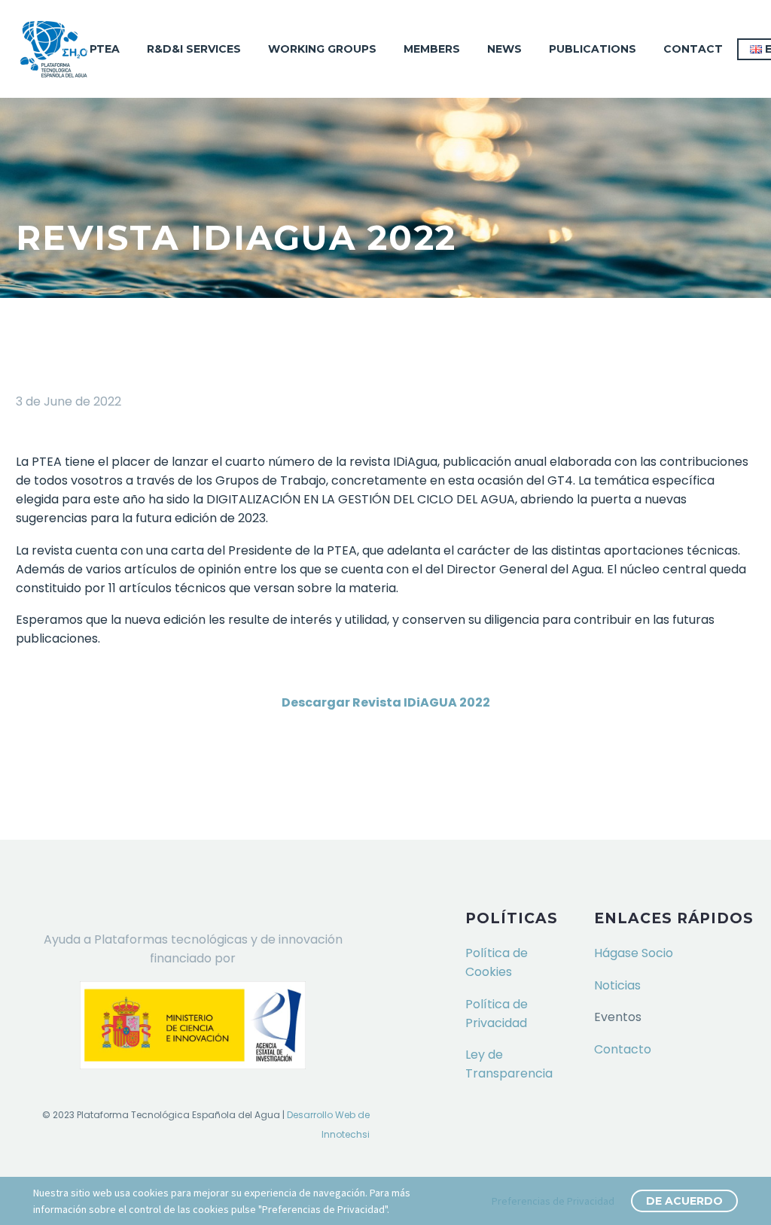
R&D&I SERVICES (194, 49)
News (504, 49)
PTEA (105, 49)
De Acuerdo (684, 1201)
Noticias (617, 985)
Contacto (622, 1049)
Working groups (322, 49)
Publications (592, 49)
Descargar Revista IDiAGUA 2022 (386, 702)
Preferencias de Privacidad (553, 1201)
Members (432, 49)
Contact (693, 49)
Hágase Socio (633, 953)
